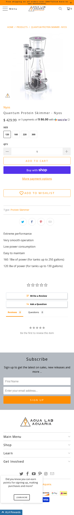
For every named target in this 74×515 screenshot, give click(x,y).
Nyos (6, 107)
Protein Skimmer (19, 209)
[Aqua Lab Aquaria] (37, 8)
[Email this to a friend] (50, 222)
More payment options (37, 179)
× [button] (41, 473)
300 (33, 134)
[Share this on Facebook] (32, 222)
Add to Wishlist (39, 193)
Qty (5, 144)
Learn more (21, 497)
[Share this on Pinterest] (41, 222)
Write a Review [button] (38, 295)
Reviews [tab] (12, 312)
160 (16, 134)
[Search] (62, 8)
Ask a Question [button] (38, 304)
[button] (44, 119)
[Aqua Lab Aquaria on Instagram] (46, 474)
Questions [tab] (33, 312)
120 (7, 134)
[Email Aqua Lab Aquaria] (52, 474)
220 (25, 134)
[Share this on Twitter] (23, 222)
